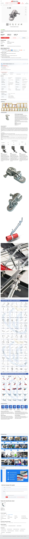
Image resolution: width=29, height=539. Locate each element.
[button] (25, 74)
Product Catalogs (11, 514)
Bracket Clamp (16, 530)
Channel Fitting (3, 532)
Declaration (22, 536)
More (1, 519)
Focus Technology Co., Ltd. (9, 536)
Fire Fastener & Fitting (23, 517)
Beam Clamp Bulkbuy (8, 532)
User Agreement (18, 536)
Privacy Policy (25, 536)
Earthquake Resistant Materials (11, 525)
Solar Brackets (16, 517)
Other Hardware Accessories (24, 518)
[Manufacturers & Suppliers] (14, 1)
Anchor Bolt (2, 517)
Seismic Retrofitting (19, 525)
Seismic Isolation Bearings (4, 525)
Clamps (15, 518)
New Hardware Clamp (3, 530)
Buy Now (5, 37)
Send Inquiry (14, 37)
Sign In (2, 69)
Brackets (9, 518)
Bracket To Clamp (22, 530)
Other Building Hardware (3, 518)
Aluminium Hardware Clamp (11, 530)
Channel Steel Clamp (10, 517)
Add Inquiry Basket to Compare (14, 26)
